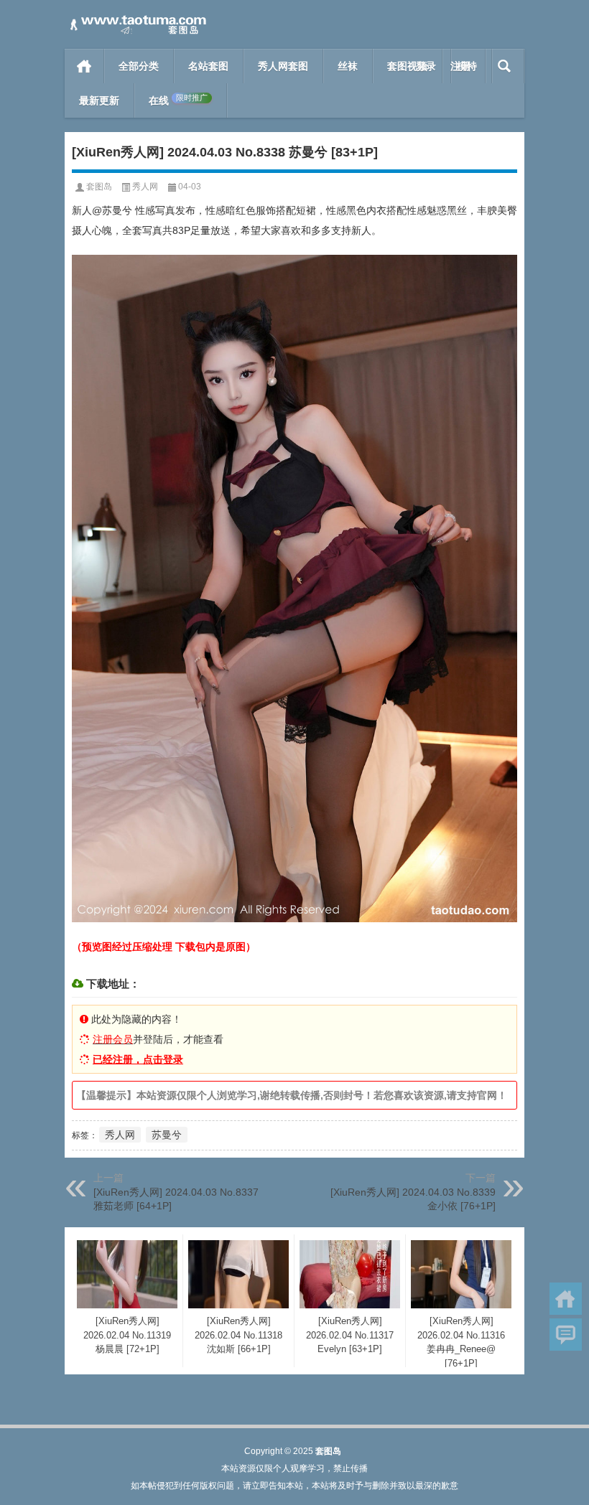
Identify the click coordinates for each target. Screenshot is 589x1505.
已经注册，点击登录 (138, 1059)
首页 (84, 66)
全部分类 (139, 66)
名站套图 (208, 66)
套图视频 (407, 66)
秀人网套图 (283, 66)
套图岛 (99, 187)
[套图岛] (136, 19)
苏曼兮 (167, 1134)
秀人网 (145, 187)
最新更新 (99, 100)
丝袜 (348, 66)
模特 (467, 66)
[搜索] (504, 66)
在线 (178, 100)
